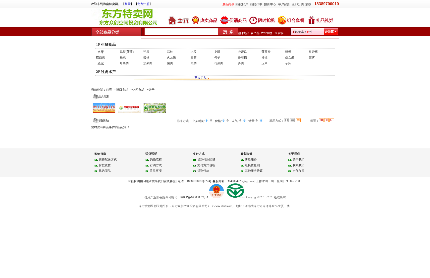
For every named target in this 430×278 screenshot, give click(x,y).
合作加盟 (299, 170)
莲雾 (312, 57)
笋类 (241, 63)
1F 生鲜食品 (106, 45)
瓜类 (194, 63)
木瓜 (194, 52)
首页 (109, 89)
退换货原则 (252, 165)
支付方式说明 (206, 165)
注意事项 (156, 170)
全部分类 (298, 4)
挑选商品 (105, 170)
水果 (101, 52)
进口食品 (243, 33)
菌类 (170, 63)
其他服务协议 (254, 170)
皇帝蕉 (313, 52)
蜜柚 (146, 57)
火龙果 (171, 57)
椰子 (217, 57)
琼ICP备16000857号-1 (194, 197)
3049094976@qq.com (240, 181)
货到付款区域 (206, 159)
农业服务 (267, 33)
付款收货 (105, 165)
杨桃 (123, 57)
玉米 (265, 63)
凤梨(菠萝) (127, 52)
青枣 (194, 57)
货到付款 (203, 170)
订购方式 (156, 165)
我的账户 (242, 4)
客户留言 (284, 4)
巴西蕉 (100, 57)
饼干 (152, 89)
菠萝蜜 (266, 52)
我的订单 (256, 4)
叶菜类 (124, 63)
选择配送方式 (108, 159)
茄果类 (147, 63)
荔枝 (170, 52)
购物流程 (156, 159)
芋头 (288, 63)
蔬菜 (101, 63)
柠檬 (265, 57)
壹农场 (278, 33)
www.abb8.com (223, 206)
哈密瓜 (242, 52)
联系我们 (299, 165)
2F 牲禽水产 (106, 72)
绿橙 (288, 52)
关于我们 (299, 159)
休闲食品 (138, 89)
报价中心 (270, 4)
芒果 (146, 52)
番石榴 (242, 57)
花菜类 (218, 63)
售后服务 (251, 159)
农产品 (255, 33)
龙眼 (217, 52)
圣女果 (289, 57)
